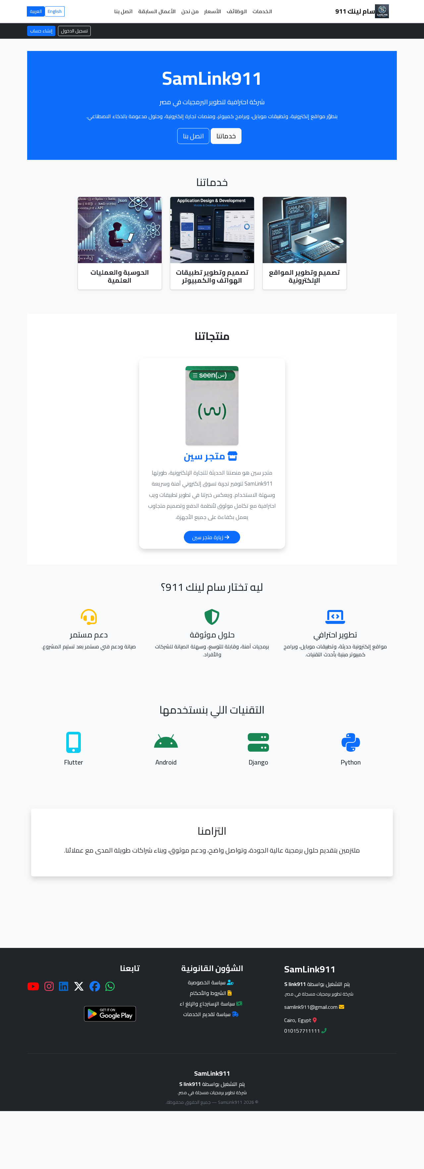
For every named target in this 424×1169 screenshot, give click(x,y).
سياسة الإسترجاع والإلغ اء (208, 1003)
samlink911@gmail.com (311, 1007)
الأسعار (212, 11)
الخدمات (262, 11)
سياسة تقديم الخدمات (207, 1014)
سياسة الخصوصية (207, 982)
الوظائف (237, 11)
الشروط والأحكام (209, 993)
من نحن (190, 11)
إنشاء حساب (41, 30)
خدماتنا (226, 136)
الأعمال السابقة (157, 11)
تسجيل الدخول (74, 30)
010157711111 (302, 1031)
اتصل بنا (123, 11)
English (55, 11)
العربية (36, 11)
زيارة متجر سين (208, 537)
